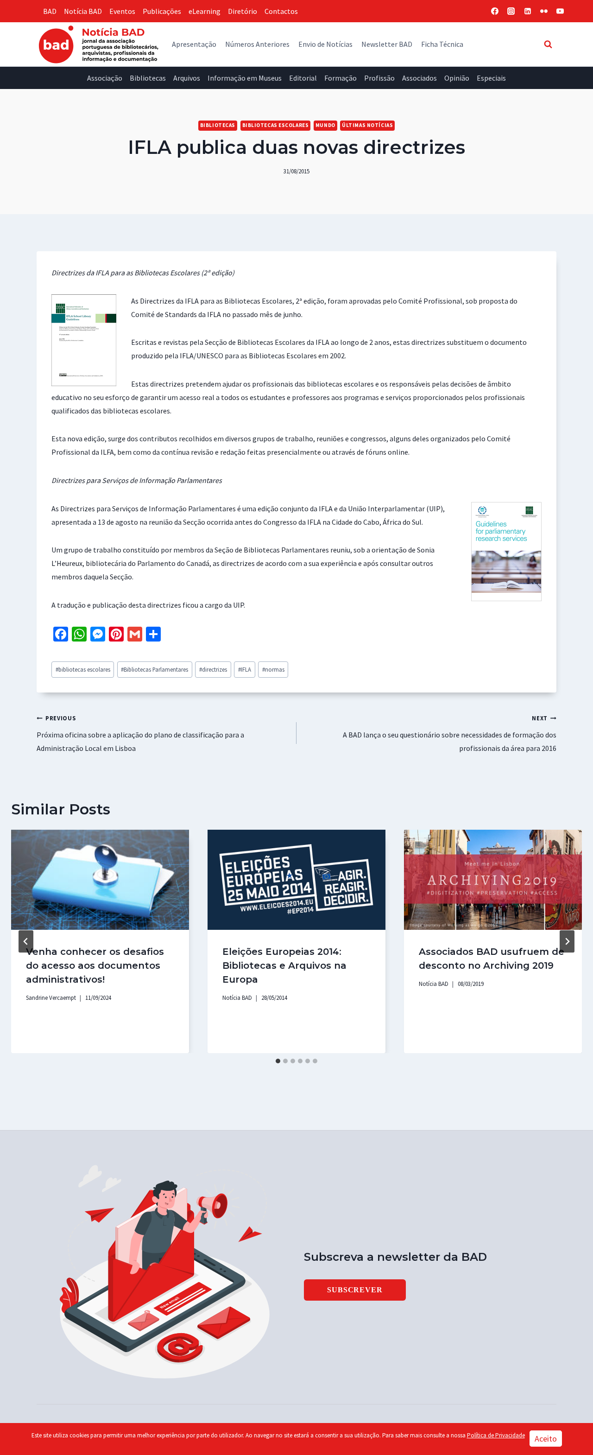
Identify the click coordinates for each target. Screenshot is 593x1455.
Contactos (281, 11)
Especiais (491, 78)
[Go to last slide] (26, 941)
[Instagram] (511, 11)
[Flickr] (543, 11)
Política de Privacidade (496, 1435)
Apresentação (194, 44)
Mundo (325, 125)
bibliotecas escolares (83, 669)
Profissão (379, 78)
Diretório (242, 11)
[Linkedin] (527, 11)
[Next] (567, 941)
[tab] (278, 1061)
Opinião (456, 78)
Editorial (303, 78)
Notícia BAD (83, 11)
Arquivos (186, 78)
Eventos (122, 11)
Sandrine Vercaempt (51, 997)
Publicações (162, 11)
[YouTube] (560, 11)
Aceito (546, 1438)
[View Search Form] (548, 44)
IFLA (244, 669)
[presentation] (100, 880)
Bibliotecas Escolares (275, 125)
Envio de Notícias (325, 44)
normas (273, 669)
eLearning (205, 11)
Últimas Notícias (367, 125)
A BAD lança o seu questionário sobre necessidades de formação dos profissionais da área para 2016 (449, 733)
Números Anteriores (257, 44)
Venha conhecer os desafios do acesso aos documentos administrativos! (95, 965)
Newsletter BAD (386, 44)
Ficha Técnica (442, 44)
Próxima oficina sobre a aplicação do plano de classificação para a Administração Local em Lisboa (140, 733)
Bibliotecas (148, 78)
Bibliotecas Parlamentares (154, 669)
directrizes (213, 669)
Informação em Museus (245, 78)
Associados (419, 78)
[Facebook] (494, 11)
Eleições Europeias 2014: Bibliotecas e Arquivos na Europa (284, 965)
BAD (50, 11)
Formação (340, 78)
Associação (104, 78)
